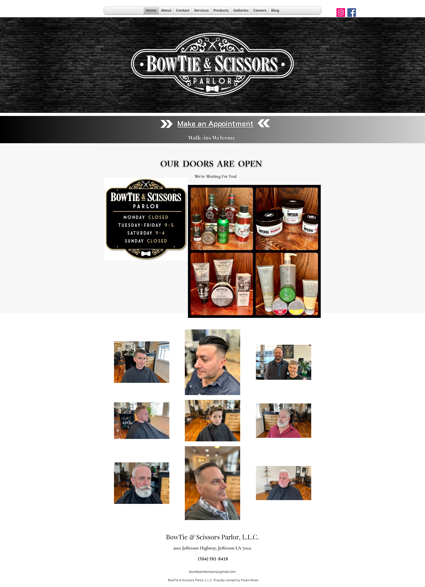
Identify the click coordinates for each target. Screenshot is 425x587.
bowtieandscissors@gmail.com (212, 572)
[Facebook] (351, 12)
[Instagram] (340, 12)
